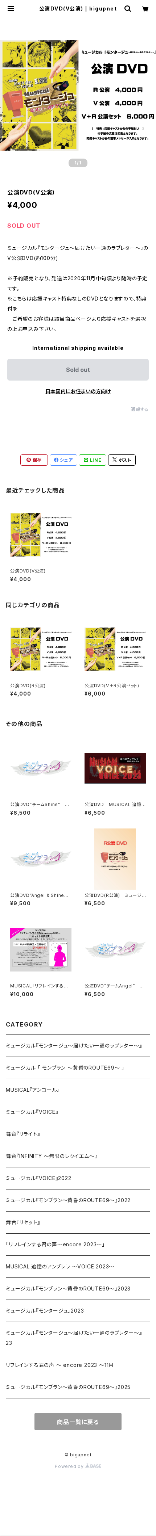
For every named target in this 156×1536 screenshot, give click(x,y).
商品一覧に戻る (78, 1422)
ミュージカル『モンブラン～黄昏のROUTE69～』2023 (68, 1288)
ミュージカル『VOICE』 (32, 1112)
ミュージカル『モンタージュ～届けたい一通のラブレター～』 (74, 1045)
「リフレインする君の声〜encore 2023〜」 (55, 1244)
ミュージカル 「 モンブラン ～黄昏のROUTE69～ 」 (65, 1068)
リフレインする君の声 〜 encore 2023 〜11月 (60, 1365)
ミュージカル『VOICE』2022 (38, 1178)
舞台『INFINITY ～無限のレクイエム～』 (51, 1156)
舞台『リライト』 (23, 1134)
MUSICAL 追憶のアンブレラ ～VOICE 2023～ (60, 1266)
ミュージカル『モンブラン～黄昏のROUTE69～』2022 (68, 1200)
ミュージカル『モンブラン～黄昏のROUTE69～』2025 (68, 1387)
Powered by (70, 1466)
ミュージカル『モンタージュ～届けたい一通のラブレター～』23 (74, 1338)
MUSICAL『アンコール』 (33, 1090)
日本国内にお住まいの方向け (78, 391)
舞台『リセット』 (23, 1222)
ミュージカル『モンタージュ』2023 (45, 1311)
